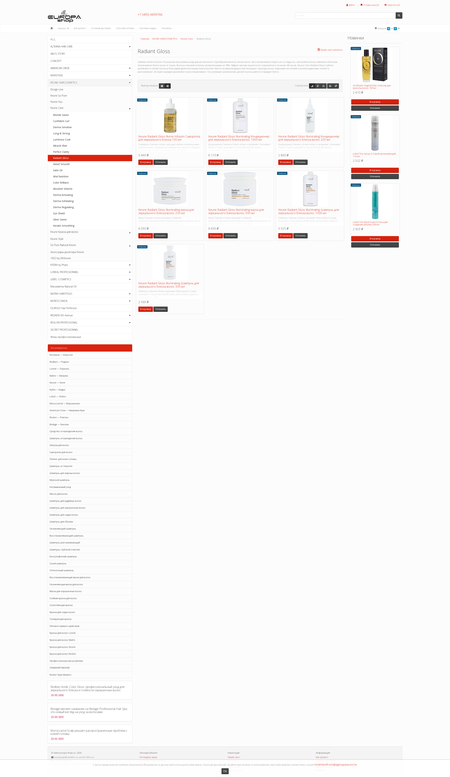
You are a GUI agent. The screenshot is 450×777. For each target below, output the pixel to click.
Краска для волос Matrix (62, 639)
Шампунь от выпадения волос (66, 438)
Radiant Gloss (61, 158)
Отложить (160, 162)
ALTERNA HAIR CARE (61, 46)
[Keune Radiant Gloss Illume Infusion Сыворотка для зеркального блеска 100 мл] (170, 115)
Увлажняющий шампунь (63, 528)
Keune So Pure (58, 95)
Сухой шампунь (58, 563)
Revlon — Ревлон (59, 417)
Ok (225, 771)
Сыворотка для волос (61, 452)
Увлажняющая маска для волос (66, 584)
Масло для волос (59, 493)
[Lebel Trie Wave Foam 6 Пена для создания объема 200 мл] (375, 201)
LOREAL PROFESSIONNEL (64, 272)
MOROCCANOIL (59, 301)
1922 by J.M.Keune (60, 258)
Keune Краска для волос (64, 231)
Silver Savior (60, 219)
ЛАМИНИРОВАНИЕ (60, 667)
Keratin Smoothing (63, 225)
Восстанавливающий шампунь (66, 535)
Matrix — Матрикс (59, 375)
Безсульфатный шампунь (63, 556)
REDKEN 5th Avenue (61, 315)
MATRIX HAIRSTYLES (61, 293)
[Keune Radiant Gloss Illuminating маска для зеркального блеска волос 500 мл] (240, 189)
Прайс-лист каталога (331, 49)
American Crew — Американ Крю (67, 410)
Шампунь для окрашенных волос (68, 507)
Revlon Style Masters (60, 674)
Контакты (166, 28)
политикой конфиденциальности (335, 764)
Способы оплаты (125, 28)
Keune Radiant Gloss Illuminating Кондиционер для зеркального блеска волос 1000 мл (238, 138)
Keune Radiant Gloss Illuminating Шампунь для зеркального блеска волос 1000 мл (308, 211)
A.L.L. (53, 39)
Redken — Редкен (59, 361)
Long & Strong (61, 133)
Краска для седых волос (62, 612)
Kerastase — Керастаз (61, 354)
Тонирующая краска (60, 619)
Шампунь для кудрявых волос (66, 500)
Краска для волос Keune (63, 646)
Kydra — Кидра (57, 389)
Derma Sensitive (62, 127)
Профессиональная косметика (66, 660)
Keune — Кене (57, 382)
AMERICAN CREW (59, 68)
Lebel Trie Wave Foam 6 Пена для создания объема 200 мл (370, 223)
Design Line (56, 89)
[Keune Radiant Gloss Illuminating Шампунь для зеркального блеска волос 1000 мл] (310, 189)
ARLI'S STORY (57, 53)
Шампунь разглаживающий (65, 542)
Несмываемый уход (60, 487)
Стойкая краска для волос (63, 598)
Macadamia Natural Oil (63, 286)
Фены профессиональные (65, 337)
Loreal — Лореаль (59, 368)
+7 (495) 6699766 (150, 14)
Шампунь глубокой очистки (65, 549)
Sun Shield (59, 213)
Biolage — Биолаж (59, 424)
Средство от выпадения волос (66, 431)
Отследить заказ (148, 757)
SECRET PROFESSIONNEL (64, 329)
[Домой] (51, 28)
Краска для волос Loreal (62, 632)
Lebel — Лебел (58, 396)
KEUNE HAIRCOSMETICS (63, 82)
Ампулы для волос (59, 445)
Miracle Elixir (60, 145)
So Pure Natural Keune (63, 245)
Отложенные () (370, 5)
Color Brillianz (61, 182)
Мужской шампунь (60, 479)
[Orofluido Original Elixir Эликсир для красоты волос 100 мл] (375, 65)
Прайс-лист (234, 757)
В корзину (145, 162)
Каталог (62, 28)
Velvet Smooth (61, 164)
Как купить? (80, 28)
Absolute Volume (62, 188)
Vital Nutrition (61, 176)
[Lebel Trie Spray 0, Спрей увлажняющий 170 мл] (375, 133)
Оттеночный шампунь (62, 570)
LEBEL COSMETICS (60, 279)
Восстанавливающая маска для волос (70, 577)
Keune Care (56, 108)
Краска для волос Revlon (63, 653)
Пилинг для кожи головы (63, 459)
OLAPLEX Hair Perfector (63, 308)
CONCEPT (55, 61)
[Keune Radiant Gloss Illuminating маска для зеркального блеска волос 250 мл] (170, 189)
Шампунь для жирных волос (65, 473)
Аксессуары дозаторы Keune (67, 252)
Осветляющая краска (61, 605)
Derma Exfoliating (63, 201)
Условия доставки (101, 28)
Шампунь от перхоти (61, 466)
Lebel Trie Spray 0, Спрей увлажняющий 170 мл (374, 155)
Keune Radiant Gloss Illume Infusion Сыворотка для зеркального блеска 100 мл (169, 138)
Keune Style (56, 238)
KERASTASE (56, 75)
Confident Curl (61, 121)
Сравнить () (393, 5)
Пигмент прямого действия (64, 626)
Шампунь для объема (61, 521)
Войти (351, 5)
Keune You (56, 101)
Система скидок (147, 28)
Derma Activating (63, 195)
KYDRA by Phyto (59, 265)
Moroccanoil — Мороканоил (65, 403)
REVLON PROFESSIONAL (63, 322)
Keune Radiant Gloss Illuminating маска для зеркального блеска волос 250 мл (166, 211)
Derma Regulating (63, 207)
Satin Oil (57, 170)
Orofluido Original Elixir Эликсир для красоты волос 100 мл (372, 86)
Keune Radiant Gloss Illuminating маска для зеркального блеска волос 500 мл (236, 211)
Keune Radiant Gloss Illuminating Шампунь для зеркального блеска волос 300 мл (168, 284)
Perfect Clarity (61, 151)
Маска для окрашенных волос (66, 591)
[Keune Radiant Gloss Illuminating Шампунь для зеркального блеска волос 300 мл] (170, 262)
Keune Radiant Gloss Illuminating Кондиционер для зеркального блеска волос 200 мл (308, 138)
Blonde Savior (61, 115)
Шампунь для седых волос (64, 514)
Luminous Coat (61, 139)
